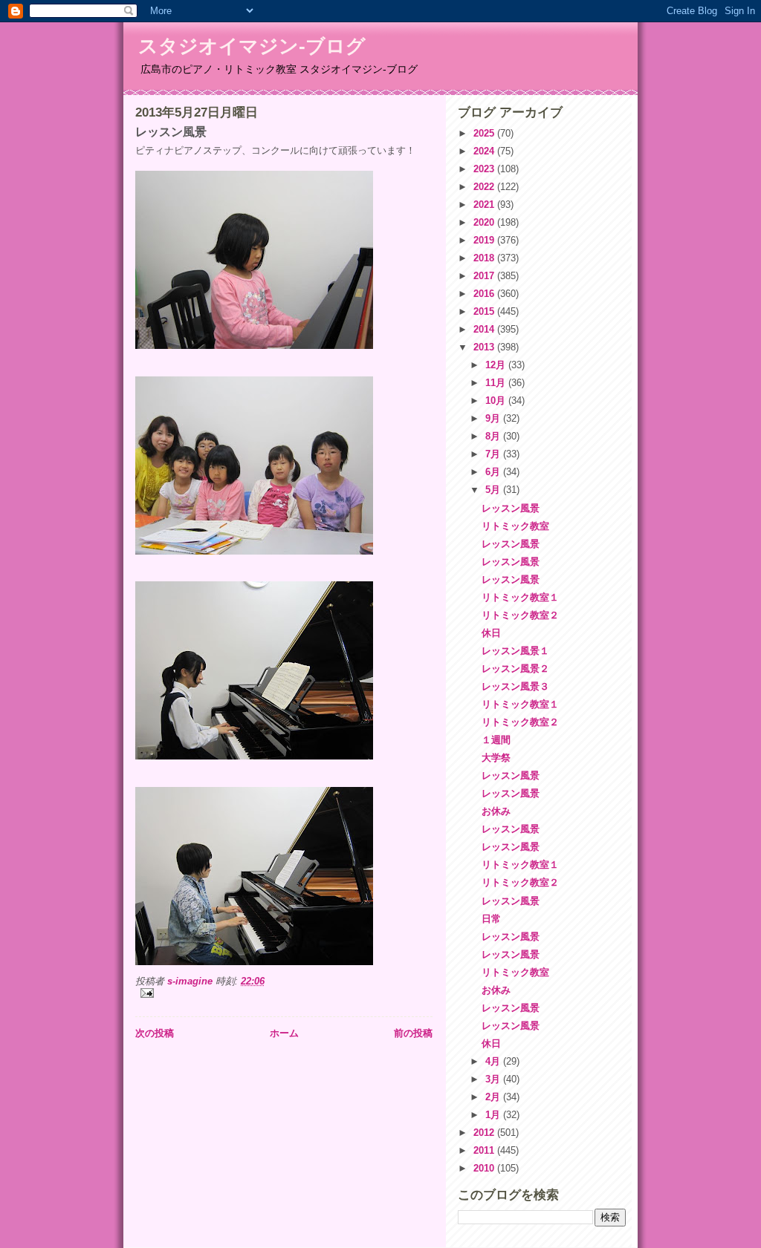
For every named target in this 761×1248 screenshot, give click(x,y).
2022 (485, 186)
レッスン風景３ (515, 686)
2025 (485, 133)
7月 (494, 454)
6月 (494, 471)
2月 (494, 1096)
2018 (485, 258)
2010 (485, 1168)
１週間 (496, 739)
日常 (491, 918)
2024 (485, 151)
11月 (496, 382)
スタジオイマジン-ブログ (252, 46)
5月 (494, 489)
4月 (494, 1061)
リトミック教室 (515, 526)
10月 (496, 400)
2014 (485, 329)
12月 (496, 364)
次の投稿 (154, 1033)
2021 (485, 204)
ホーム (284, 1033)
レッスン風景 (511, 508)
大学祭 (496, 757)
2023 (485, 168)
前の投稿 (413, 1033)
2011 (485, 1150)
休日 (491, 632)
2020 (485, 222)
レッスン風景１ (515, 650)
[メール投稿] (284, 993)
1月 (494, 1114)
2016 (485, 293)
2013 (485, 347)
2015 (485, 311)
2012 (485, 1132)
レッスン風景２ (515, 668)
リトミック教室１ (520, 597)
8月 (494, 436)
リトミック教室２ (520, 615)
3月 (494, 1079)
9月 (494, 418)
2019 (485, 240)
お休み (496, 811)
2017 (485, 275)
